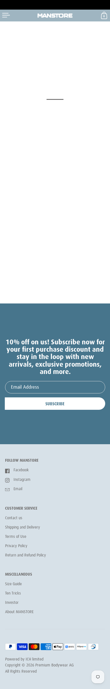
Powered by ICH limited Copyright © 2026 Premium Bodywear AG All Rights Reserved (39, 665)
